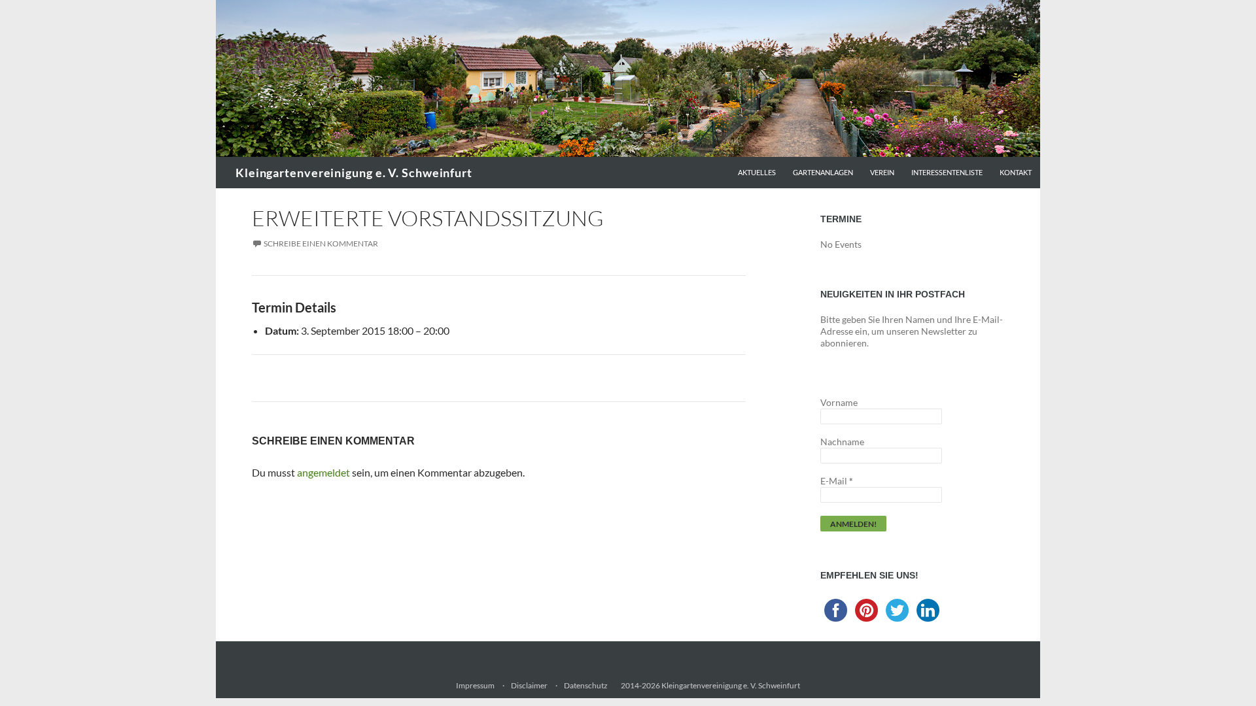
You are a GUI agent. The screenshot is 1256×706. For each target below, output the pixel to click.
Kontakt (1016, 172)
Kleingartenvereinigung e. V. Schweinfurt (354, 172)
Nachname (842, 441)
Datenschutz (586, 685)
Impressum (475, 685)
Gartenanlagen (823, 172)
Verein (882, 172)
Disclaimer (529, 685)
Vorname (839, 402)
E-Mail (836, 480)
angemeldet (323, 472)
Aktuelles (757, 172)
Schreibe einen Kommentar (321, 243)
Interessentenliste (947, 172)
